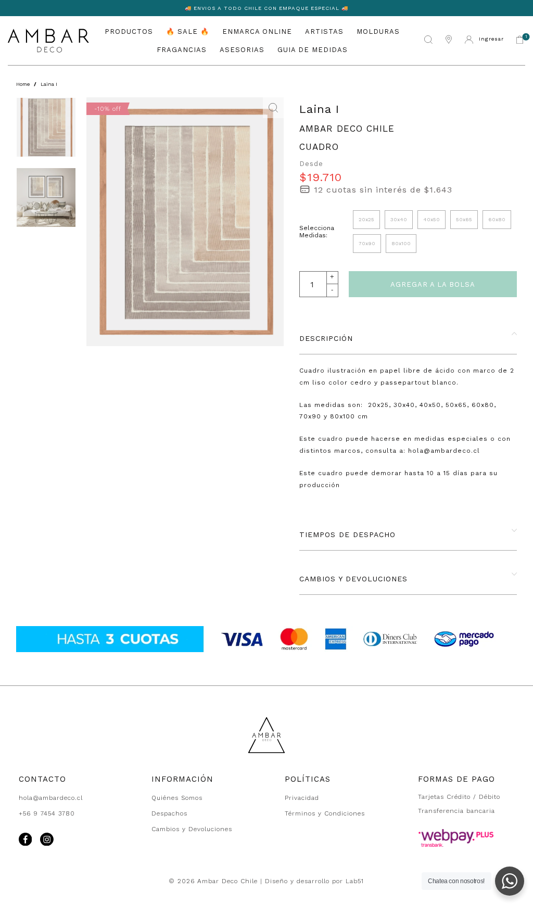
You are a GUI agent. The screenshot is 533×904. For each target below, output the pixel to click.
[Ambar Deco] (48, 41)
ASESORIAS (242, 50)
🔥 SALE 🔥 (187, 31)
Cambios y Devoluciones (191, 829)
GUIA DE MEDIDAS (312, 50)
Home (23, 84)
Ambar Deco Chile (347, 128)
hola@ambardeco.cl (51, 797)
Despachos (169, 813)
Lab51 (355, 881)
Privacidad (302, 797)
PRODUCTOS (129, 31)
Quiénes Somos (176, 797)
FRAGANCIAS (182, 50)
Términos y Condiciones (325, 813)
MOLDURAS (378, 31)
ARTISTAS (324, 31)
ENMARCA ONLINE (257, 31)
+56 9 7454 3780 (47, 813)
